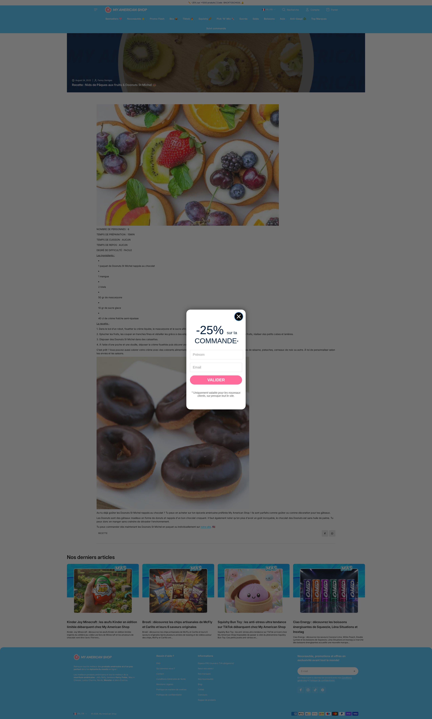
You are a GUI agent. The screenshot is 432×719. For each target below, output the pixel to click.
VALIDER (216, 380)
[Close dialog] (238, 316)
